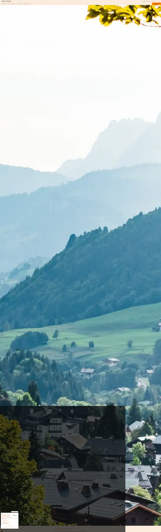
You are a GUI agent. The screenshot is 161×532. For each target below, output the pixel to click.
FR (157, 1)
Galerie (152, 1)
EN (159, 1)
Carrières (155, 1)
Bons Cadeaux (144, 1)
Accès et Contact (148, 1)
